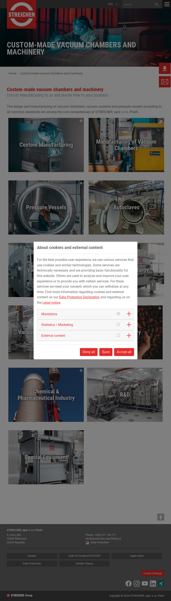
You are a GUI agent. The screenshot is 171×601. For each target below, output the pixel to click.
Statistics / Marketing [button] (57, 325)
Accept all (124, 352)
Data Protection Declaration (79, 297)
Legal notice (51, 303)
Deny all (89, 352)
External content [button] (53, 336)
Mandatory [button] (49, 314)
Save (106, 352)
